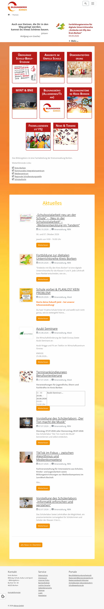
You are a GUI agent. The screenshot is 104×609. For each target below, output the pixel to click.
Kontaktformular (14, 592)
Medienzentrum (21, 173)
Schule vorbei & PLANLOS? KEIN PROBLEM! (57, 291)
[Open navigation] (92, 3)
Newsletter (42, 595)
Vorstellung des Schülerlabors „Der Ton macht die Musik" (59, 420)
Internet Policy (43, 580)
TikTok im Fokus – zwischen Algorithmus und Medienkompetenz (55, 456)
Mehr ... (74, 40)
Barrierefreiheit (44, 583)
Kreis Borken (20, 168)
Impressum (42, 578)
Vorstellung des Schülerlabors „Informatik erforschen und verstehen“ (56, 501)
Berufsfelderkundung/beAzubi (80, 575)
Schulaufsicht (20, 179)
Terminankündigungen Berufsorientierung (51, 374)
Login (40, 593)
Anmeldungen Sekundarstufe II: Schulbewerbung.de (81, 584)
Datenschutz (43, 575)
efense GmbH (19, 605)
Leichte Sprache (44, 585)
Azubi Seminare (47, 329)
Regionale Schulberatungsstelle (28, 176)
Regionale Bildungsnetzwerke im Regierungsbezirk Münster (81, 579)
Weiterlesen (43, 245)
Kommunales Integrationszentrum (29, 170)
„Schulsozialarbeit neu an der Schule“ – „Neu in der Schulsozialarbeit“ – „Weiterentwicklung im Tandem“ (58, 220)
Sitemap (41, 590)
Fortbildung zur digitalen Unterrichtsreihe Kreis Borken (56, 257)
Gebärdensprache (45, 588)
